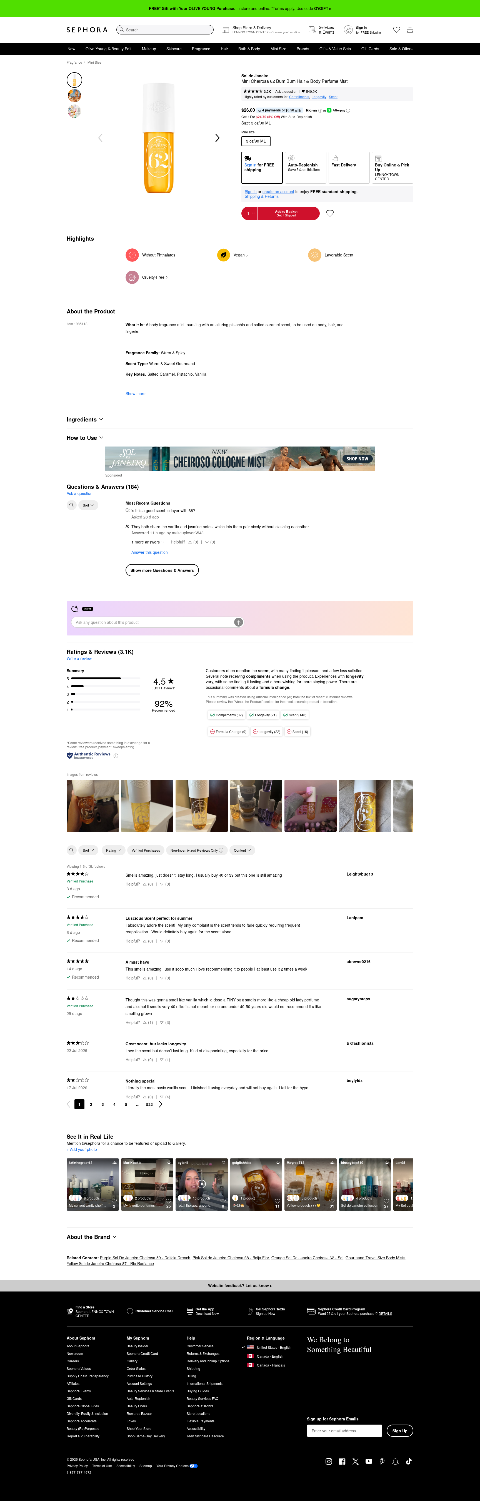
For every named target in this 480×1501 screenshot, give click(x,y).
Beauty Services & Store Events (150, 1390)
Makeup (149, 48)
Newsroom (75, 1353)
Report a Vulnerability (83, 1435)
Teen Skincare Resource (205, 1435)
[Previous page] (68, 1104)
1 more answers (145, 542)
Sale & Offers (400, 48)
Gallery (132, 1360)
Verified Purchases (146, 850)
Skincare (174, 48)
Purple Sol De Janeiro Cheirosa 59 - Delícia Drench (145, 1257)
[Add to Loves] (330, 213)
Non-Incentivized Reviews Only (194, 850)
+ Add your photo (82, 1149)
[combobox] (165, 29)
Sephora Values (79, 1368)
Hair (224, 48)
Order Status (136, 1368)
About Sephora (78, 1345)
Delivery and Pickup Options (208, 1360)
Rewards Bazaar (139, 1413)
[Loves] (396, 29)
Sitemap (145, 1465)
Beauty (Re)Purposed (83, 1428)
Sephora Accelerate (82, 1420)
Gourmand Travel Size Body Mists (375, 1257)
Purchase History (139, 1375)
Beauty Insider (137, 1345)
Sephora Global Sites (83, 1405)
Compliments (299, 96)
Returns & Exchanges (203, 1353)
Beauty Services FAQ (202, 1398)
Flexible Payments (200, 1420)
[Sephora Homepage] (87, 30)
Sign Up (400, 1430)
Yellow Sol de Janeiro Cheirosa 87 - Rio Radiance (110, 1263)
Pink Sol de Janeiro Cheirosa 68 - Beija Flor (230, 1257)
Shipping (193, 1368)
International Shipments (204, 1383)
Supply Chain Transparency (88, 1375)
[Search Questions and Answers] (72, 505)
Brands (303, 48)
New (71, 48)
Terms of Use (102, 1465)
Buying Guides (198, 1390)
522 (149, 1104)
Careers (73, 1360)
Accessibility (196, 1428)
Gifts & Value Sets (335, 48)
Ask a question (286, 91)
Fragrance (201, 48)
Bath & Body (249, 48)
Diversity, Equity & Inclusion (87, 1413)
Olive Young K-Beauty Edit (108, 48)
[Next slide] (217, 138)
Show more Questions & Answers (162, 570)
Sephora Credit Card (142, 1353)
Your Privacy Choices (172, 1465)
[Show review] (93, 806)
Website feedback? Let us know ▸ (240, 1285)
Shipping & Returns (262, 196)
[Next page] (161, 1104)
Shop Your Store (139, 1428)
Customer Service (200, 1345)
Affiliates (73, 1383)
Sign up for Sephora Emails (333, 1419)
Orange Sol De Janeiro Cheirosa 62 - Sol (307, 1257)
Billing (191, 1375)
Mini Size (278, 48)
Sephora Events (79, 1390)
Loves (131, 1420)
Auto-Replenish (138, 1398)
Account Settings (139, 1383)
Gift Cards (370, 48)
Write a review (79, 658)
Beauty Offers (137, 1405)
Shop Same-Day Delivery (146, 1435)
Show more (136, 393)
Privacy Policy (77, 1465)
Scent (333, 96)
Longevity (319, 96)
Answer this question (149, 552)
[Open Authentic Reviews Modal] (116, 755)
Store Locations (198, 1413)
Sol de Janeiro (255, 75)
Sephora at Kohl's (200, 1405)
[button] (320, 110)
